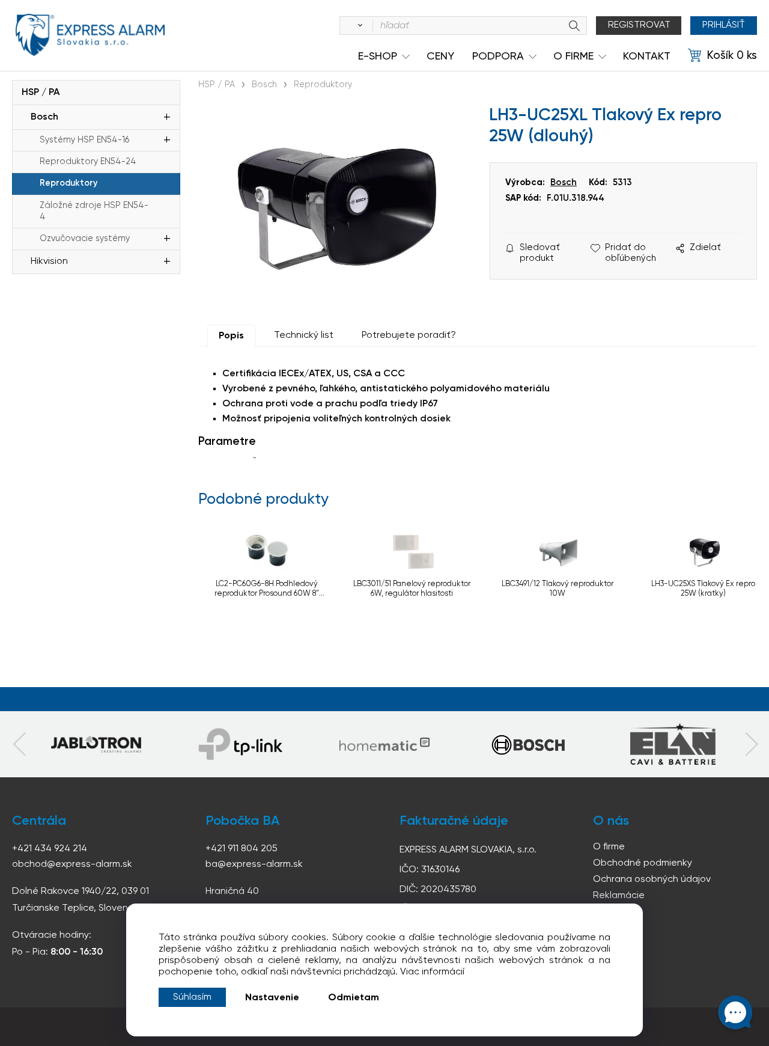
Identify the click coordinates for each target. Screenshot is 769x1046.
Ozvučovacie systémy (85, 238)
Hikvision (49, 261)
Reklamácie (619, 896)
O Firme (573, 56)
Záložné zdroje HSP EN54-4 (94, 211)
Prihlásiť (723, 25)
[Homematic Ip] (384, 744)
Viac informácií (432, 972)
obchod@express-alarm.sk (72, 864)
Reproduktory (68, 183)
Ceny (440, 56)
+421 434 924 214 (49, 849)
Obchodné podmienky (642, 863)
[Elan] (673, 744)
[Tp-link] (96, 744)
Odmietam (353, 998)
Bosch (44, 117)
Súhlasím (192, 997)
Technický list (303, 335)
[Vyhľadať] (358, 26)
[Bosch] (528, 744)
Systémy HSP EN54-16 (84, 140)
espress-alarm (90, 35)
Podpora (498, 56)
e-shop (377, 56)
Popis (231, 336)
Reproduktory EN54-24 (88, 162)
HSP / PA (40, 92)
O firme (609, 847)
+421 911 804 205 (241, 849)
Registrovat (639, 25)
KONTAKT (646, 56)
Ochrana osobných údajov (652, 879)
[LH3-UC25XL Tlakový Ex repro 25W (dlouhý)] (338, 207)
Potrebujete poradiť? (409, 335)
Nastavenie (272, 998)
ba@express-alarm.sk (254, 864)
